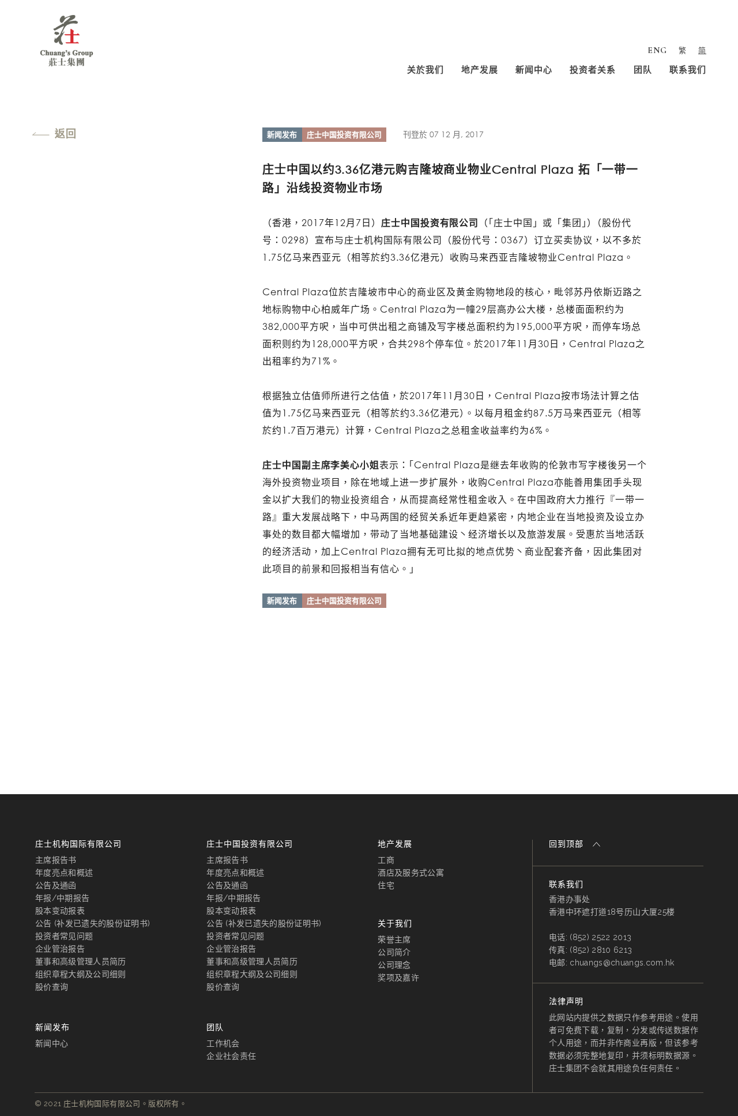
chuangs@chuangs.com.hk (622, 962)
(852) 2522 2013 (600, 937)
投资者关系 (593, 70)
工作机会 (222, 1043)
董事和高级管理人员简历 (80, 961)
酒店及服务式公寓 (411, 872)
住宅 (386, 885)
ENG (657, 50)
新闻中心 (533, 70)
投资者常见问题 (64, 936)
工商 (386, 860)
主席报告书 (56, 860)
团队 (643, 70)
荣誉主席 (394, 939)
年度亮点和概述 (64, 872)
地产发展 (479, 70)
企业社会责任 (231, 1056)
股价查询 (51, 986)
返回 (66, 133)
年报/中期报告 (62, 898)
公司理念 (394, 965)
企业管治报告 (60, 948)
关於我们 (425, 70)
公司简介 (394, 952)
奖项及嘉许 (398, 977)
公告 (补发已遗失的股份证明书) (92, 923)
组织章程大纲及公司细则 (80, 974)
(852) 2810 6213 (601, 950)
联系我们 (687, 70)
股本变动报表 (60, 910)
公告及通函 (56, 885)
